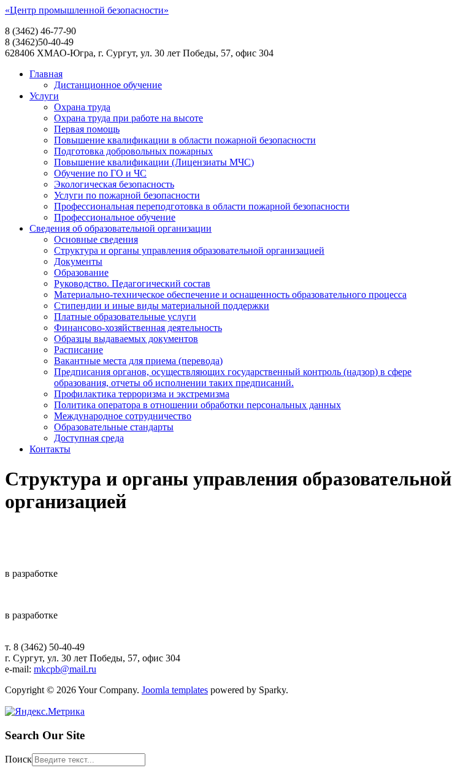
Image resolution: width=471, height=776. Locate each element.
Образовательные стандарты (114, 427)
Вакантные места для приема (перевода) (138, 361)
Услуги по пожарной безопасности (127, 195)
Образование (81, 272)
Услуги (44, 96)
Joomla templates (175, 690)
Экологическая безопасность (114, 184)
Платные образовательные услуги (125, 316)
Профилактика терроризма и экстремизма (141, 394)
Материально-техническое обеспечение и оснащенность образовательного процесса (230, 294)
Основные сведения (96, 239)
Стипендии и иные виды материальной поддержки (161, 305)
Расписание (78, 349)
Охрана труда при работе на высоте (128, 118)
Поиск (18, 759)
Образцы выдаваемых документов (126, 338)
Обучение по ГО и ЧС (100, 173)
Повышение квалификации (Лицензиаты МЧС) (154, 162)
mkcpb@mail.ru (65, 669)
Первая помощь (87, 129)
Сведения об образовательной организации (120, 228)
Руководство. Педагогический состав (132, 283)
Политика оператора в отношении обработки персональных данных (197, 405)
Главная (46, 74)
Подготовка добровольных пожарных (133, 151)
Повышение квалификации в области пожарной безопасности (185, 140)
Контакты (50, 449)
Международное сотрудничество (122, 416)
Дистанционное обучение (108, 85)
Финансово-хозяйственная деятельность (138, 327)
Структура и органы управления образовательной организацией (189, 250)
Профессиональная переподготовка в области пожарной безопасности (202, 206)
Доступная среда (89, 438)
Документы (78, 261)
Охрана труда (82, 107)
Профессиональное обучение (114, 217)
